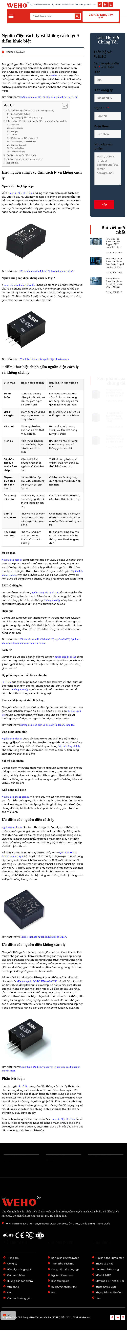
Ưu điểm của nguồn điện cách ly (21, 155)
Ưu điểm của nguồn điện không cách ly (24, 159)
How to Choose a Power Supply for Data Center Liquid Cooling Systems (115, 274)
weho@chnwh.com (99, 1158)
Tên (97, 72)
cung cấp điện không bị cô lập (19, 285)
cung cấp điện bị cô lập (20, 193)
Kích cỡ (13, 135)
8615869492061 (55, 1158)
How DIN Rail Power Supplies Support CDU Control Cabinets (113, 255)
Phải (53, 75)
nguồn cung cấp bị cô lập (45, 592)
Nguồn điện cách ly (12, 559)
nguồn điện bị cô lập (65, 656)
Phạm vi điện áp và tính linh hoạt (23, 141)
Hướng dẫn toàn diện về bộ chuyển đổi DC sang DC (47, 724)
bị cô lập (23, 1086)
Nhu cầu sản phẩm (103, 146)
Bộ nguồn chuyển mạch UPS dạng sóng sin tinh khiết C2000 (114, 348)
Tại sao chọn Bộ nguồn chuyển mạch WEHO (43, 936)
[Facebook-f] (100, 4)
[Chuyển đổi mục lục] (63, 106)
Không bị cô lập (52, 600)
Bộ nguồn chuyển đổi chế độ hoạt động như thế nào (47, 271)
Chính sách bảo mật (81, 1317)
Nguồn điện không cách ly (15, 796)
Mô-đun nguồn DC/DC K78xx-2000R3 (37, 981)
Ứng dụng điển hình (18, 145)
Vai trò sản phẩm (16, 148)
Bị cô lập (6, 682)
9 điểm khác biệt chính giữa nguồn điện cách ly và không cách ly (36, 121)
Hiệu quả (13, 131)
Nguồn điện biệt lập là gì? (20, 114)
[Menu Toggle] (11, 16)
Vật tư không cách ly (69, 746)
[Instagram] (110, 4)
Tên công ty (103, 90)
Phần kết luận (12, 163)
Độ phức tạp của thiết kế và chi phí (23, 138)
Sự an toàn (14, 125)
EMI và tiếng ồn (16, 128)
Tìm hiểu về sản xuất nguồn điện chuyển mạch (44, 359)
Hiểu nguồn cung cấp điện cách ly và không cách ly (30, 110)
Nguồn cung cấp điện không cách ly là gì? (26, 117)
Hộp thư (101, 108)
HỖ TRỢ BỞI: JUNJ (62, 1317)
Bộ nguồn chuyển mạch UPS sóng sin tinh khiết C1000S (115, 330)
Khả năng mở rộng (17, 152)
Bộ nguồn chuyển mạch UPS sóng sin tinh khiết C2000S (115, 367)
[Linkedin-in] (105, 4)
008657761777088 (15, 1158)
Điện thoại (101, 126)
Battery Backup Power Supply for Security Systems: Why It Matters (114, 294)
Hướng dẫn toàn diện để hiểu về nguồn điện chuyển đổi (49, 97)
